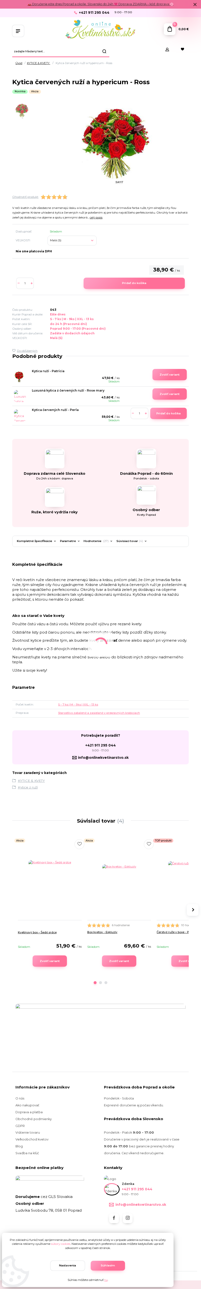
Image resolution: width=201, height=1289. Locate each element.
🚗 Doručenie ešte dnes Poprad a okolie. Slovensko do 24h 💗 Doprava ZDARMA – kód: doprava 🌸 (101, 4)
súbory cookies (60, 1244)
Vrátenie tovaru (27, 1132)
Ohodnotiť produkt (25, 197)
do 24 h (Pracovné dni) (68, 324)
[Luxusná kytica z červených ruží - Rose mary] (20, 396)
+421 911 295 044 (94, 12)
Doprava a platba (29, 1112)
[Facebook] (114, 1218)
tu (106, 1280)
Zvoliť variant (170, 374)
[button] (95, 982)
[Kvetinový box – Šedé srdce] (50, 881)
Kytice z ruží (28, 787)
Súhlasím (108, 1265)
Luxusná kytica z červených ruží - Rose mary (68, 390)
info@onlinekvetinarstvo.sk (103, 758)
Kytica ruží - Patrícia (48, 371)
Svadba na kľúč (27, 1153)
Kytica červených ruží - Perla (55, 410)
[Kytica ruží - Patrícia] (19, 377)
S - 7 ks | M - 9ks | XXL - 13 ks (72, 319)
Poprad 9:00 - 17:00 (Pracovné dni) (78, 328)
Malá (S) (56, 338)
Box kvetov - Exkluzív (102, 932)
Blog (19, 1146)
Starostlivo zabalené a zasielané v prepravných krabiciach (99, 713)
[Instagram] (128, 1218)
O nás (19, 1098)
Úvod (18, 63)
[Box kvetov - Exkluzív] (119, 881)
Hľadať (104, 51)
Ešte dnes (57, 314)
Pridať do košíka (134, 283)
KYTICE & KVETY (38, 63)
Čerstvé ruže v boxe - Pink (175, 932)
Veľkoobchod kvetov (32, 1139)
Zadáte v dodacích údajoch (72, 333)
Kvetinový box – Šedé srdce (37, 932)
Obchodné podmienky (33, 1119)
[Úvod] (100, 29)
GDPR (20, 1126)
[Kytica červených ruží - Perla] (20, 415)
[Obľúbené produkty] (182, 49)
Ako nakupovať (27, 1105)
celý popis (96, 217)
